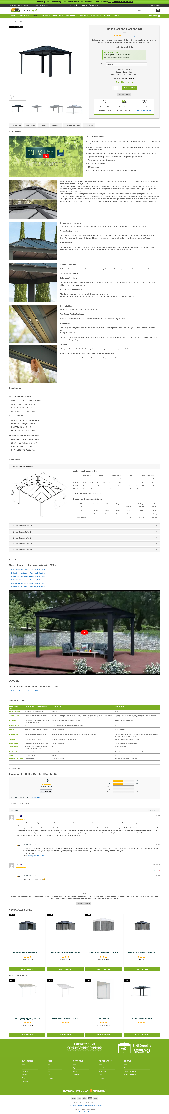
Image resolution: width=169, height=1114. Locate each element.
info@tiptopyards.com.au (36, 856)
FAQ (100, 1074)
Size (102, 64)
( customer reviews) (128, 35)
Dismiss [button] (130, 2)
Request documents (84, 903)
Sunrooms (44, 15)
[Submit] (158, 10)
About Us (101, 1068)
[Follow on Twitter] (74, 5)
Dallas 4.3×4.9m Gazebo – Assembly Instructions (28, 583)
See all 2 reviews (35, 797)
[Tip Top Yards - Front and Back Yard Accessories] (24, 10)
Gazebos (34, 15)
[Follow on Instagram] (72, 5)
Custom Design (95, 15)
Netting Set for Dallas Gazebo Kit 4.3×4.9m (103, 952)
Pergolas (23, 15)
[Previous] (13, 57)
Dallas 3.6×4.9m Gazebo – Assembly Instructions (28, 573)
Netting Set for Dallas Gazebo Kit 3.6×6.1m (65, 952)
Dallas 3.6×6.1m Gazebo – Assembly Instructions (28, 576)
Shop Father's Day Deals (117, 2)
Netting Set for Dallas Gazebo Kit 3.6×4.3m (142, 952)
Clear (145, 61)
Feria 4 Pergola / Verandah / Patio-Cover (65, 1018)
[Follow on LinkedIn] (76, 5)
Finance (107, 15)
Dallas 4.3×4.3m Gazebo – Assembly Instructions (28, 580)
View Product (27, 969)
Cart (19, 5)
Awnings (83, 15)
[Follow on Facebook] (70, 5)
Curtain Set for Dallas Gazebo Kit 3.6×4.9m (27, 952)
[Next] (79, 57)
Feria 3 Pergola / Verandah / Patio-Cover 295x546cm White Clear (27, 1019)
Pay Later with (76, 1091)
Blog (49, 1071)
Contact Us (102, 1071)
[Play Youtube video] (46, 156)
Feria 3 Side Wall (103, 1018)
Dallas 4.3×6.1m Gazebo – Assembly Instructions (28, 587)
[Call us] (89, 1048)
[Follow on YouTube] (78, 5)
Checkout (25, 5)
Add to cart (129, 88)
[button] (155, 5)
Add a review (46, 791)
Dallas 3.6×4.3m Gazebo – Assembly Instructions (28, 569)
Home (10, 21)
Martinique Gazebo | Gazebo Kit (141, 1018)
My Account (12, 5)
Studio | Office (57, 15)
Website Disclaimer (130, 1074)
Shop (115, 15)
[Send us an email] (84, 1048)
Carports (12, 15)
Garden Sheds (71, 15)
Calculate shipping (124, 94)
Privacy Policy (128, 1068)
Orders (75, 1071)
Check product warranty (144, 110)
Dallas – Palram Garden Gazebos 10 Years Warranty (29, 691)
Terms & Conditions (130, 1071)
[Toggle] (157, 466)
